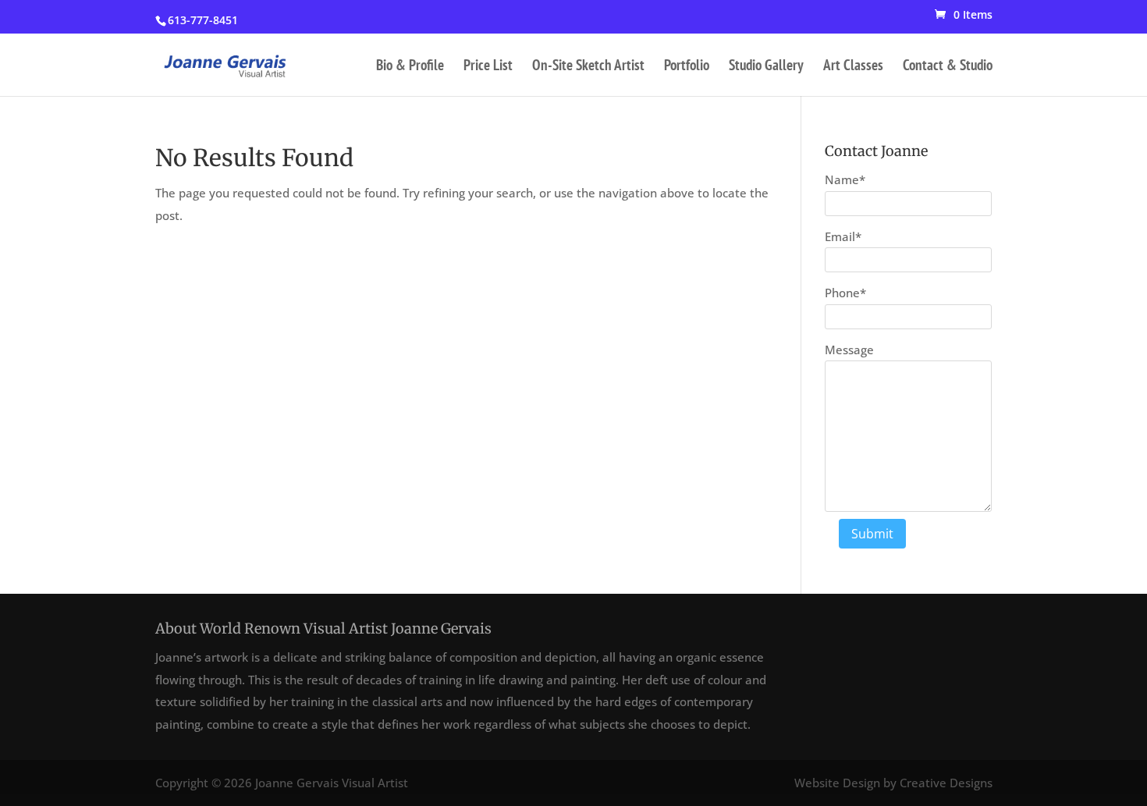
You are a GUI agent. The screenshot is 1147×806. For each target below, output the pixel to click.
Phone (845, 292)
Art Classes (853, 66)
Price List (488, 66)
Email (843, 236)
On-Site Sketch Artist (588, 66)
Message (849, 349)
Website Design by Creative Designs (893, 782)
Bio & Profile (410, 66)
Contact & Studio (948, 66)
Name (845, 179)
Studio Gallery (766, 66)
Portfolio (686, 66)
